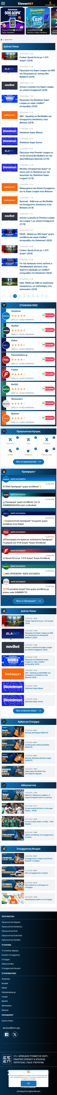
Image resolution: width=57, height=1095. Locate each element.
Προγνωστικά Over (10, 931)
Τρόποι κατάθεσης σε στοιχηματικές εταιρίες (39, 836)
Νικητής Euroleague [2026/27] (36, 733)
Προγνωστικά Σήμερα (11, 922)
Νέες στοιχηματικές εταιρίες (36, 873)
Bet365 (14, 384)
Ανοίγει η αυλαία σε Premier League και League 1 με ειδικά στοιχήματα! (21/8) (37, 221)
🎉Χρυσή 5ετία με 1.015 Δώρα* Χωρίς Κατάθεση (26, 558)
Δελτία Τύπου (7, 1021)
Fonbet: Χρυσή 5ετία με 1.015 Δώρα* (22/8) (39, 622)
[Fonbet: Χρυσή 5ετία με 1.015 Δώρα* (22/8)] (9, 56)
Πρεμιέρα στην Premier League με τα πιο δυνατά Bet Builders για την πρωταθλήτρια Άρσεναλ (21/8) (36, 155)
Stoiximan (16, 311)
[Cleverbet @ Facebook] (6, 1034)
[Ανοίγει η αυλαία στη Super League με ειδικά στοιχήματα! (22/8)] (9, 85)
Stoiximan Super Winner (31, 132)
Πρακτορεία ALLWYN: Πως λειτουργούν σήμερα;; (35, 772)
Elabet (14, 340)
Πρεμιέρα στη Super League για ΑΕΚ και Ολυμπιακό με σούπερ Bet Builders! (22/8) (37, 73)
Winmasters (17, 399)
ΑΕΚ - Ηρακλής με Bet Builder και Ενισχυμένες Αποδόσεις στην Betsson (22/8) (36, 119)
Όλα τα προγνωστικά (26, 461)
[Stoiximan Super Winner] (9, 131)
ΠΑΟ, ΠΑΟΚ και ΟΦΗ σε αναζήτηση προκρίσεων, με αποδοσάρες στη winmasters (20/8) (36, 286)
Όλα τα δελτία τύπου (26, 710)
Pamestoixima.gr (19, 355)
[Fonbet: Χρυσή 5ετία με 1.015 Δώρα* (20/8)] (9, 249)
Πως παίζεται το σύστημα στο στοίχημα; (36, 886)
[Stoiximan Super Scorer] (9, 141)
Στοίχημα (6, 959)
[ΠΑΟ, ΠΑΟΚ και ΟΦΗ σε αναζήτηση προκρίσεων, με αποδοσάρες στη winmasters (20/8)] (9, 282)
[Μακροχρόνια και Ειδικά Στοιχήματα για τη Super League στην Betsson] (9, 187)
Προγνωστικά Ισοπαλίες (12, 927)
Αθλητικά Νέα (8, 964)
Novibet (15, 326)
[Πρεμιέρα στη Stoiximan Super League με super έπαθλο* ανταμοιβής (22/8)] (9, 99)
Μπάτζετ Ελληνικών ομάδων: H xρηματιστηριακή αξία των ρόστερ (38, 796)
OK (28, 1083)
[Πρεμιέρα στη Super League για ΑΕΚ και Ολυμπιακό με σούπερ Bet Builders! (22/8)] (9, 69)
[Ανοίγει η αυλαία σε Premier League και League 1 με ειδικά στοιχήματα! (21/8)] (9, 216)
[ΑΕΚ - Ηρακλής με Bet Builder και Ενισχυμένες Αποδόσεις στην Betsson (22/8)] (9, 115)
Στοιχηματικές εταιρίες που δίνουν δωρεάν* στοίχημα (38, 860)
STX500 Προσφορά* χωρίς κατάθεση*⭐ (22, 486)
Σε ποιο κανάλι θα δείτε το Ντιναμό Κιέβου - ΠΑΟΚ (39, 809)
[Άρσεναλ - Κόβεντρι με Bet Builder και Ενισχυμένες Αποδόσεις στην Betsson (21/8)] (9, 200)
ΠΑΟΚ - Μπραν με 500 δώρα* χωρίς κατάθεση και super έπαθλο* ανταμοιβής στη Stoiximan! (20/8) (37, 237)
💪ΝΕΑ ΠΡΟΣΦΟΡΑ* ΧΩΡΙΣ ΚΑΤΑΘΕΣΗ (21, 573)
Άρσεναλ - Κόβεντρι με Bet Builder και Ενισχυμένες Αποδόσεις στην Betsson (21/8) (36, 204)
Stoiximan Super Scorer (31, 142)
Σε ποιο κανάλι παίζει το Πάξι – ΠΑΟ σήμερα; (39, 823)
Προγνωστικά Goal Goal (12, 935)
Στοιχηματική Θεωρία (11, 968)
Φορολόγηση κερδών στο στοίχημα (38, 899)
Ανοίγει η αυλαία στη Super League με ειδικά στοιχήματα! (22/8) (38, 648)
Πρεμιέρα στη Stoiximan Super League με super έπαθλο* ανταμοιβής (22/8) (34, 103)
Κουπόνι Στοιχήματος (11, 955)
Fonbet (14, 369)
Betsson (15, 413)
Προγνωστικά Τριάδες (11, 940)
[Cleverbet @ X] (15, 1034)
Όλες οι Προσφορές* (26, 601)
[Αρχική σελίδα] (1, 40)
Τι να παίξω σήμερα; (10, 951)
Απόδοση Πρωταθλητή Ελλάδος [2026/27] (37, 746)
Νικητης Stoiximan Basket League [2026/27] (38, 759)
